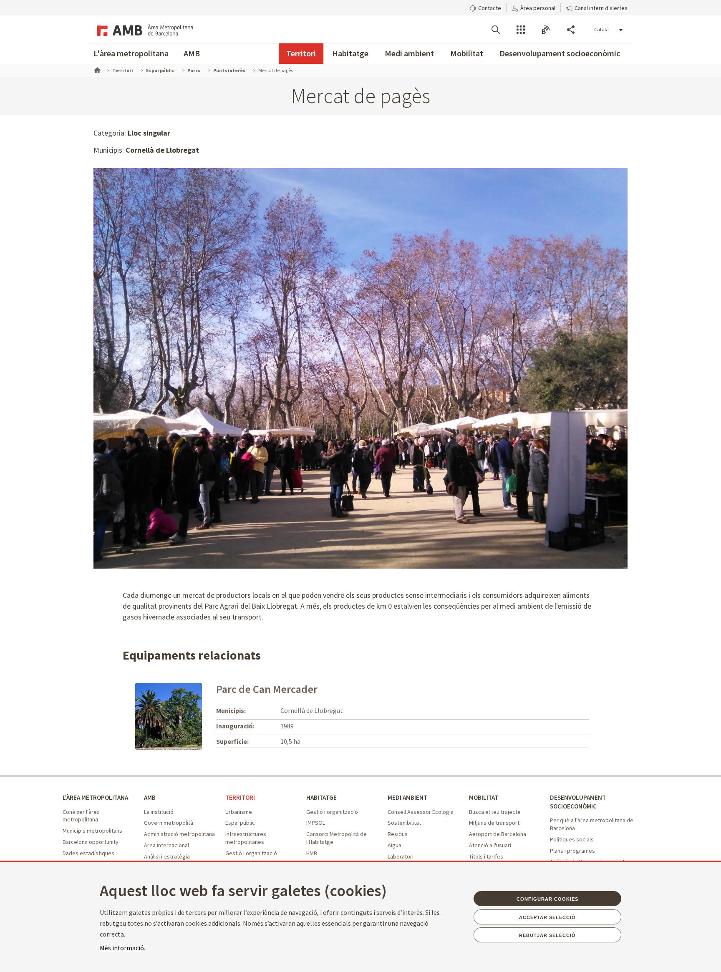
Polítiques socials (572, 839)
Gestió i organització (251, 853)
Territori (301, 53)
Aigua (394, 845)
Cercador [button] (495, 29)
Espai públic (240, 822)
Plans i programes (572, 850)
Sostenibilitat (404, 822)
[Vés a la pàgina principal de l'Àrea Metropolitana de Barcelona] (143, 29)
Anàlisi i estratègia (167, 856)
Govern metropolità (168, 822)
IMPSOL (315, 822)
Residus (398, 834)
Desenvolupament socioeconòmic (559, 53)
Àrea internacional (166, 845)
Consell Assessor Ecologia (421, 812)
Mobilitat (466, 53)
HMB (311, 853)
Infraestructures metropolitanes (245, 838)
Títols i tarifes (486, 856)
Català (601, 29)
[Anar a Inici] (96, 69)
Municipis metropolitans (92, 830)
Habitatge (350, 53)
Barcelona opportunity (90, 842)
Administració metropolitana (179, 834)
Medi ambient (409, 53)
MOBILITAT (483, 797)
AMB (192, 53)
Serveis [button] (520, 29)
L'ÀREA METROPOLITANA (95, 797)
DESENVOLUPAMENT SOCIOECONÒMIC (578, 801)
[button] (485, 7)
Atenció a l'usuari (490, 845)
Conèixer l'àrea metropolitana (81, 815)
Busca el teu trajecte (495, 812)
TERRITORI (240, 797)
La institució (159, 812)
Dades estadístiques (88, 853)
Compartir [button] (570, 29)
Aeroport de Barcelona (497, 834)
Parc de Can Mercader (267, 689)
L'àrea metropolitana (131, 53)
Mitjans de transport (494, 822)
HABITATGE (321, 797)
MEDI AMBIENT (407, 797)
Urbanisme (238, 812)
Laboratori (400, 856)
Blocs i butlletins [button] (545, 29)
